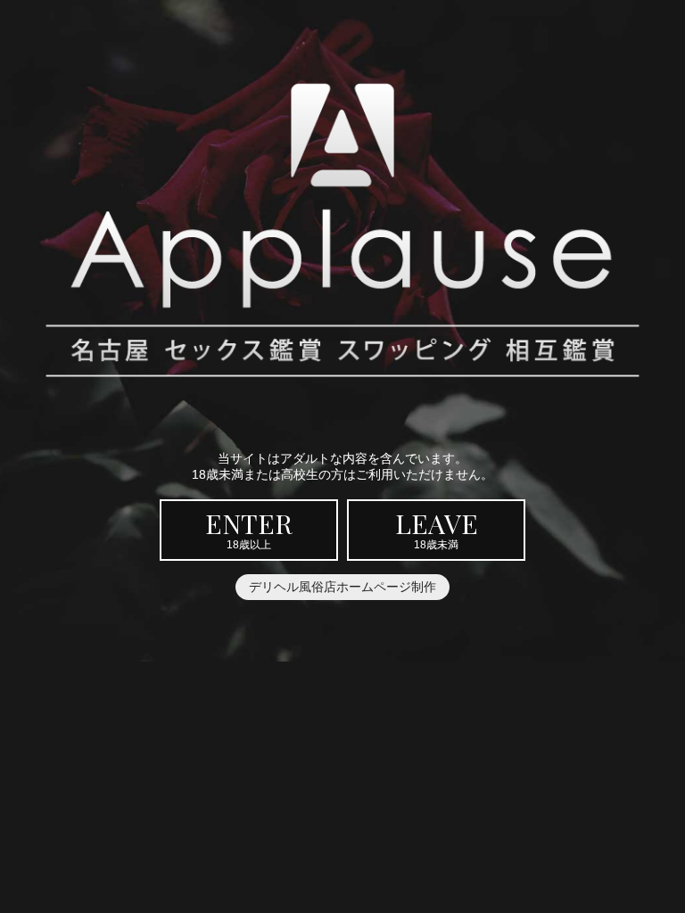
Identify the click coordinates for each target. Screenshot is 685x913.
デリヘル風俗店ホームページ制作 (342, 587)
